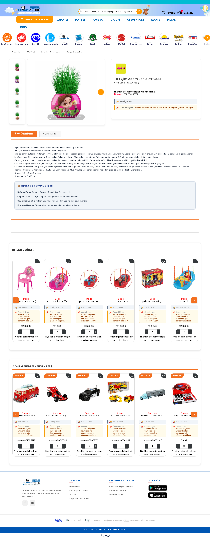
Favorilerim (173, 12)
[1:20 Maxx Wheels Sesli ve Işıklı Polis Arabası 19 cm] (48, 393)
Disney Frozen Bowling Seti (186, 301)
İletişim (72, 494)
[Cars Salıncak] (91, 279)
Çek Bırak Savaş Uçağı (175, 415)
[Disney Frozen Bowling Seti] (186, 279)
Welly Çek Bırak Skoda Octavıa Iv (143, 415)
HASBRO (97, 19)
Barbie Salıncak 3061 (28, 301)
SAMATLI (62, 19)
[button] (50, 116)
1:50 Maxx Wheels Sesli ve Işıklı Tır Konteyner (111, 415)
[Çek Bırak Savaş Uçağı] (175, 393)
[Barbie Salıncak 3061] (28, 279)
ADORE (155, 19)
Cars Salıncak (92, 301)
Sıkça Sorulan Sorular (79, 498)
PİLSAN (171, 19)
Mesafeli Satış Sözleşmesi (121, 486)
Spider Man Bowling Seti (123, 301)
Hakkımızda (74, 486)
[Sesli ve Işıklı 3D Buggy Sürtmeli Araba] (16, 393)
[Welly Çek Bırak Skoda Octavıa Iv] (143, 393)
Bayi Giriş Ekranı (116, 494)
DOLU (23, 27)
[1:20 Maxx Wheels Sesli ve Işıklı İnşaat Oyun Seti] (80, 393)
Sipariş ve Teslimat (117, 490)
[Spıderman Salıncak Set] (59, 279)
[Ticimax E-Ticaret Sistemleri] (105, 535)
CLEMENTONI (135, 19)
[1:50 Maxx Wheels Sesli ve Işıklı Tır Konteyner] (111, 393)
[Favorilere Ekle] (28, 375)
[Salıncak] (154, 279)
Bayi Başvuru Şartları (78, 490)
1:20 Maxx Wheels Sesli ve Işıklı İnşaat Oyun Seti (80, 415)
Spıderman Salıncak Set (60, 301)
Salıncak (155, 301)
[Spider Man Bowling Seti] (123, 279)
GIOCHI (115, 19)
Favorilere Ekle (39, 261)
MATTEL (80, 19)
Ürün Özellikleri (23, 133)
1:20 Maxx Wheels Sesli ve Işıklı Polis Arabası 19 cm (48, 415)
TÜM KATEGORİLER (36, 19)
